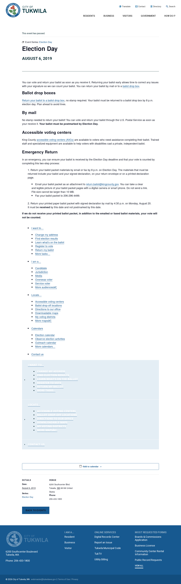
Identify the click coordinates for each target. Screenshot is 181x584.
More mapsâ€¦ (43, 320)
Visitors (127, 16)
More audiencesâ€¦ (46, 287)
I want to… (37, 228)
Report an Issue (103, 542)
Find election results (46, 238)
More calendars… (45, 346)
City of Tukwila (26, 10)
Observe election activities (50, 339)
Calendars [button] (37, 328)
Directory (157, 6)
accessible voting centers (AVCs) (55, 139)
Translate (126, 6)
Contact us (37, 354)
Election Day (27, 497)
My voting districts (45, 317)
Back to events (36, 510)
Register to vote (44, 246)
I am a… (36, 261)
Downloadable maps (46, 313)
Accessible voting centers (49, 301)
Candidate (41, 268)
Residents (89, 16)
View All (139, 566)
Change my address (46, 234)
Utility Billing (101, 559)
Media (38, 275)
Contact (141, 6)
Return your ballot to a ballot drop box (43, 100)
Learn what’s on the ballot (49, 242)
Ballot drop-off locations (48, 305)
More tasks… (42, 253)
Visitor (68, 548)
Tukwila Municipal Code (107, 548)
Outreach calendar (45, 342)
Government (148, 16)
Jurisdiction (41, 272)
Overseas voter (43, 279)
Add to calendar (90, 466)
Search (172, 6)
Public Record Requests (148, 559)
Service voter (42, 283)
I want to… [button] (36, 365)
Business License (145, 545)
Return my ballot (44, 250)
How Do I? (169, 16)
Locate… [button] (36, 295)
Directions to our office (48, 309)
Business (109, 16)
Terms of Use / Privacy (68, 579)
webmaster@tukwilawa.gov (43, 579)
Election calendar (45, 335)
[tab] (90, 380)
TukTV (98, 553)
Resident (69, 536)
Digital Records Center (106, 536)
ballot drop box (131, 86)
